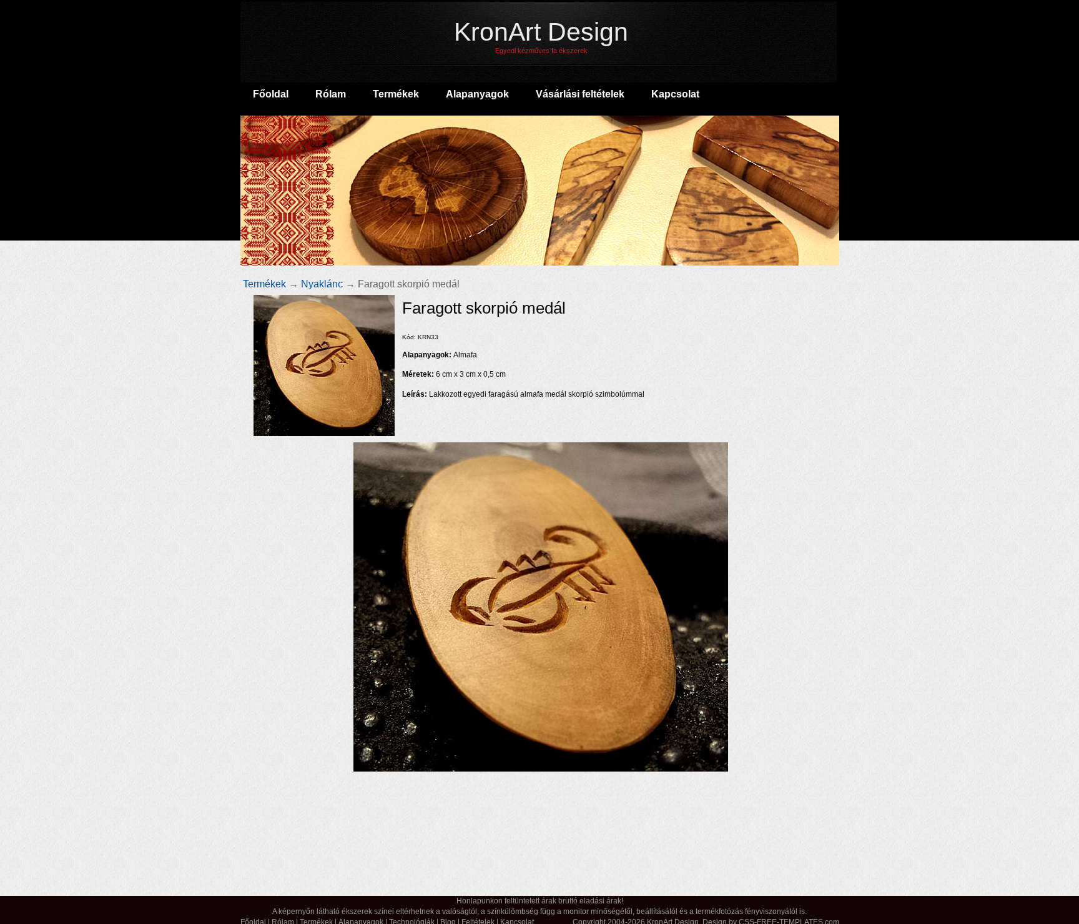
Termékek (264, 284)
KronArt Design (541, 35)
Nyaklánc (322, 284)
